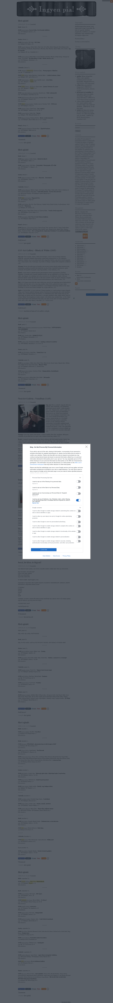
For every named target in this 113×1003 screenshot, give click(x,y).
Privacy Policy (66, 556)
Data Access (56, 556)
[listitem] (56, 478)
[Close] (87, 447)
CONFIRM (44, 549)
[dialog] (56, 501)
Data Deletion (46, 556)
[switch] (78, 481)
